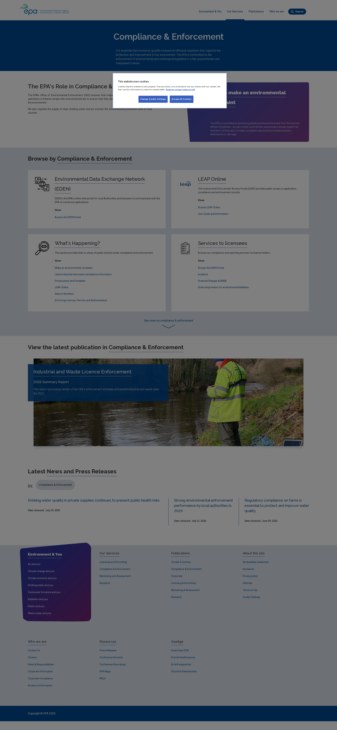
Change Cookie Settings (153, 99)
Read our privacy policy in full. (180, 89)
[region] (170, 90)
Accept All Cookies (181, 99)
